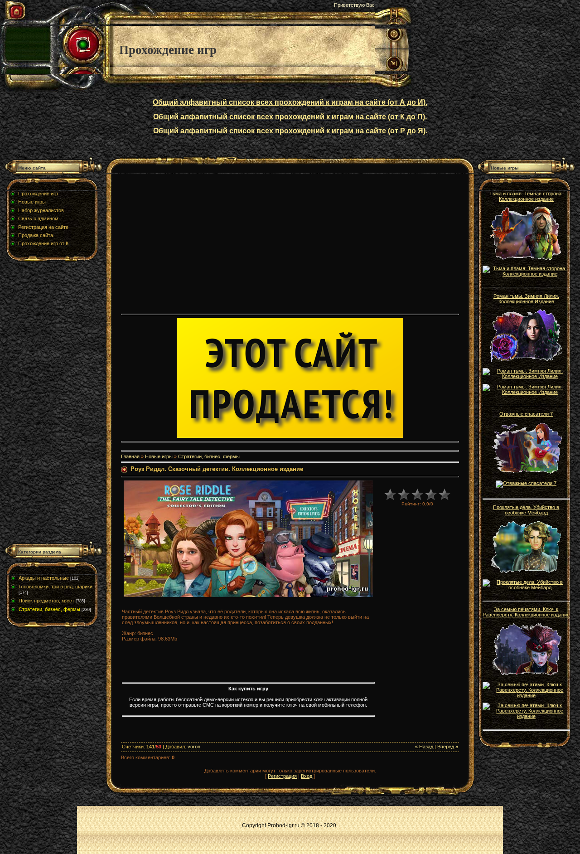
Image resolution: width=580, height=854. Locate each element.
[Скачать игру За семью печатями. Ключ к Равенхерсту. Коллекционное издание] (526, 695)
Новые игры (159, 456)
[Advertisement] (54, 404)
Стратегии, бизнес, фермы (49, 609)
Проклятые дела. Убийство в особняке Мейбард (526, 510)
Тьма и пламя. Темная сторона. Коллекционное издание (526, 196)
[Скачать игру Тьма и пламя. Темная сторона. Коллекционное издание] (526, 274)
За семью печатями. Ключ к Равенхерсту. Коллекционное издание (526, 612)
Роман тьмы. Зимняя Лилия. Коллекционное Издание (526, 298)
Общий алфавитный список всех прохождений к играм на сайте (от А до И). (290, 102)
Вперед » (447, 746)
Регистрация (282, 776)
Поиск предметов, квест (46, 600)
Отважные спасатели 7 (526, 414)
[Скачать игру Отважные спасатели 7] (526, 483)
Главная (130, 456)
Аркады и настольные (44, 578)
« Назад (424, 746)
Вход (306, 776)
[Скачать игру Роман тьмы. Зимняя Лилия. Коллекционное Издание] (526, 376)
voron (194, 746)
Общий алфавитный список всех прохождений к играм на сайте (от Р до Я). (290, 131)
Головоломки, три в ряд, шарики (55, 586)
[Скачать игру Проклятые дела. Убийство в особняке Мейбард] (526, 587)
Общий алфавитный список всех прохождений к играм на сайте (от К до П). (290, 117)
